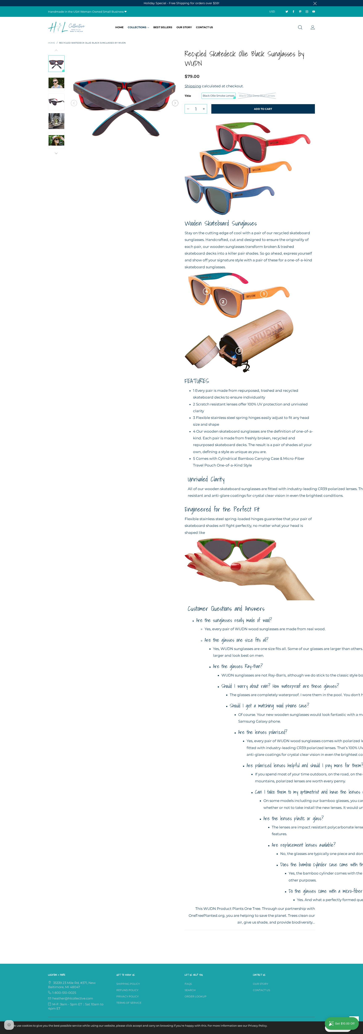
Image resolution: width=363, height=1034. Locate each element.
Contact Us (204, 27)
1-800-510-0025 (64, 993)
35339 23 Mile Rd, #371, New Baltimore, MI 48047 (72, 985)
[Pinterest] (300, 11)
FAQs (188, 983)
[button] (74, 103)
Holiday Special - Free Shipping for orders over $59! (181, 3)
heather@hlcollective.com (72, 998)
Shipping (193, 86)
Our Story (184, 27)
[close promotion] (315, 3)
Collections (137, 27)
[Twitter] (286, 11)
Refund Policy (127, 990)
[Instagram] (307, 11)
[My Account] (313, 27)
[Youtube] (313, 11)
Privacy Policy (127, 996)
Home (119, 27)
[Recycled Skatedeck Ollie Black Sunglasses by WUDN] (124, 103)
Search (190, 990)
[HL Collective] (66, 27)
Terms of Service (128, 1002)
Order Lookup (195, 996)
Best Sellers (162, 27)
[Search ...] (300, 27)
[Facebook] (293, 11)
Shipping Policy (128, 983)
